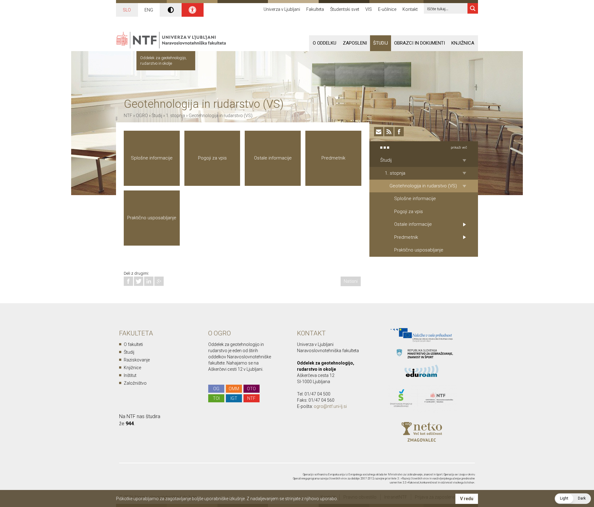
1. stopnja (175, 115)
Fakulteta (315, 9)
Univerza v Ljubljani (282, 9)
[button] (573, 498)
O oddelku (324, 43)
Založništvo (135, 383)
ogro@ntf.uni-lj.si (330, 406)
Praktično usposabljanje (151, 218)
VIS (368, 9)
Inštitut (130, 375)
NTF (128, 115)
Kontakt (410, 9)
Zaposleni (355, 43)
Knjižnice (132, 367)
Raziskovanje (137, 359)
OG (216, 388)
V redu (466, 498)
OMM (234, 388)
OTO (251, 388)
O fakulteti (133, 344)
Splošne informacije (152, 158)
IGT (233, 398)
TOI (216, 398)
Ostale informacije (273, 158)
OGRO (142, 115)
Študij (380, 43)
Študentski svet (344, 9)
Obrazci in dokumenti (419, 43)
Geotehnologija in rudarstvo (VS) (220, 115)
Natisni (351, 281)
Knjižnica (462, 43)
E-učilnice (387, 9)
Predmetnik (333, 158)
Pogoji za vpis (212, 158)
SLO (127, 9)
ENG (148, 9)
